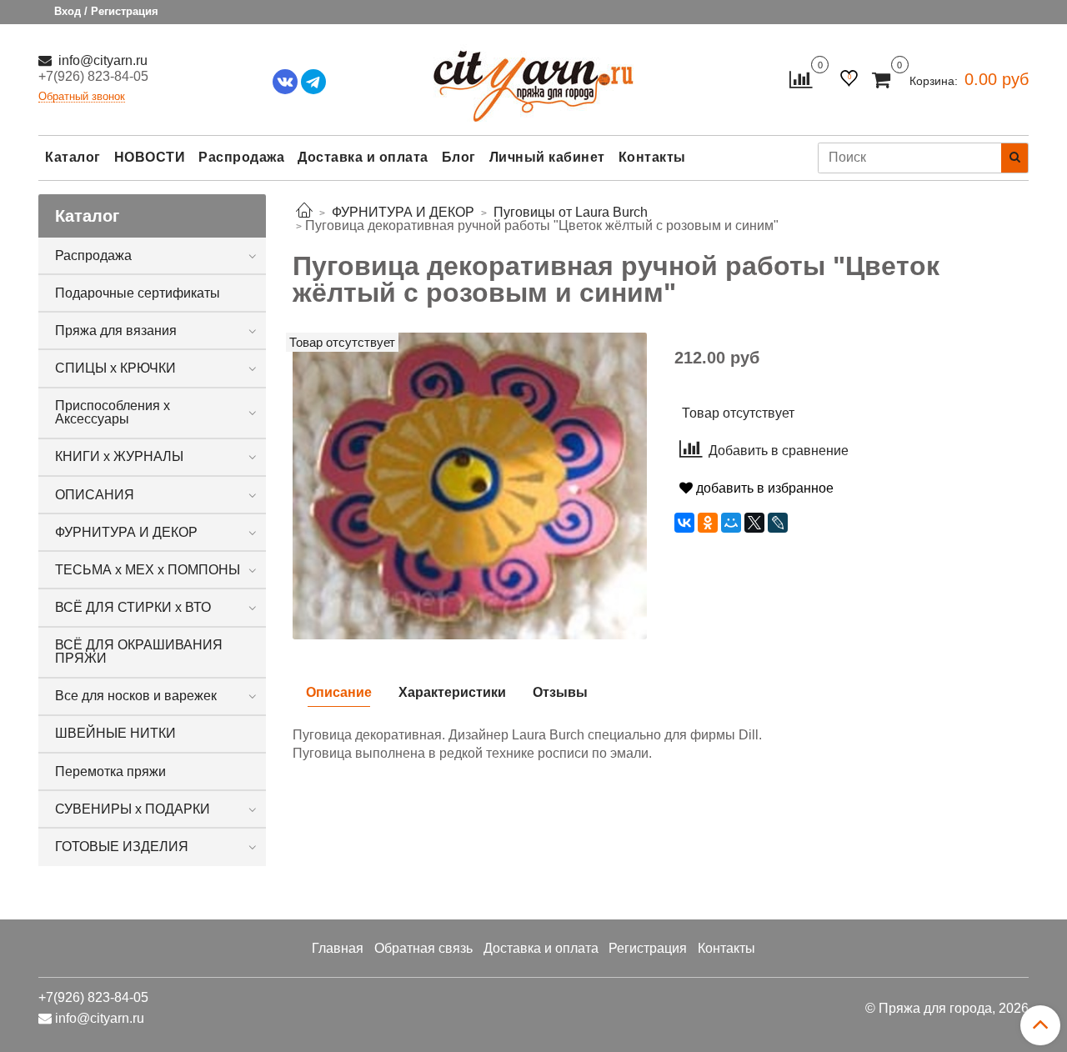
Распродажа (241, 157)
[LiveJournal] (778, 523)
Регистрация (648, 948)
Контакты (652, 157)
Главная (337, 948)
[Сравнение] (801, 79)
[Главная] (304, 212)
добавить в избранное (763, 488)
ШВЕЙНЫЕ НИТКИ (115, 733)
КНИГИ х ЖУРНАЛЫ (119, 456)
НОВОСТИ (150, 157)
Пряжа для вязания (116, 330)
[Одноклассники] (708, 523)
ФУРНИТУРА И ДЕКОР (126, 532)
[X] (754, 523)
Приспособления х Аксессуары (112, 412)
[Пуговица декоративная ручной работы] (470, 485)
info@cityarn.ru (101, 60)
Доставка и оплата (363, 157)
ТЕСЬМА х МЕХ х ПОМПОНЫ (147, 570)
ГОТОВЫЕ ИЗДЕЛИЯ (121, 846)
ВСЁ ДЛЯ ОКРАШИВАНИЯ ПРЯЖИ (139, 651)
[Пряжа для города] (533, 75)
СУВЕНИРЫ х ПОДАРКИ (132, 809)
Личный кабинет (547, 157)
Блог (459, 157)
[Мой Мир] (731, 523)
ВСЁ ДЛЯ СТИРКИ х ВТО (133, 607)
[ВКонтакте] (684, 523)
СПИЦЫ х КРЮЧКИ (115, 368)
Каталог (73, 157)
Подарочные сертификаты (137, 293)
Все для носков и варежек (136, 696)
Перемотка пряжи (110, 771)
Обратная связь (423, 948)
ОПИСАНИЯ (94, 495)
